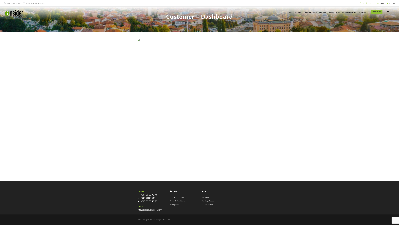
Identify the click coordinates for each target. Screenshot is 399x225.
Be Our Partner (207, 204)
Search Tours (311, 12)
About (298, 12)
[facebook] (360, 3)
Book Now (377, 12)
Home (291, 12)
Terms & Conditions (177, 201)
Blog (338, 12)
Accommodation (349, 12)
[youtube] (366, 3)
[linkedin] (363, 3)
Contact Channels (177, 197)
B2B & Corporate (326, 12)
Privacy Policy (175, 204)
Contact (363, 12)
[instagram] (370, 3)
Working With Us (208, 201)
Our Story (205, 197)
